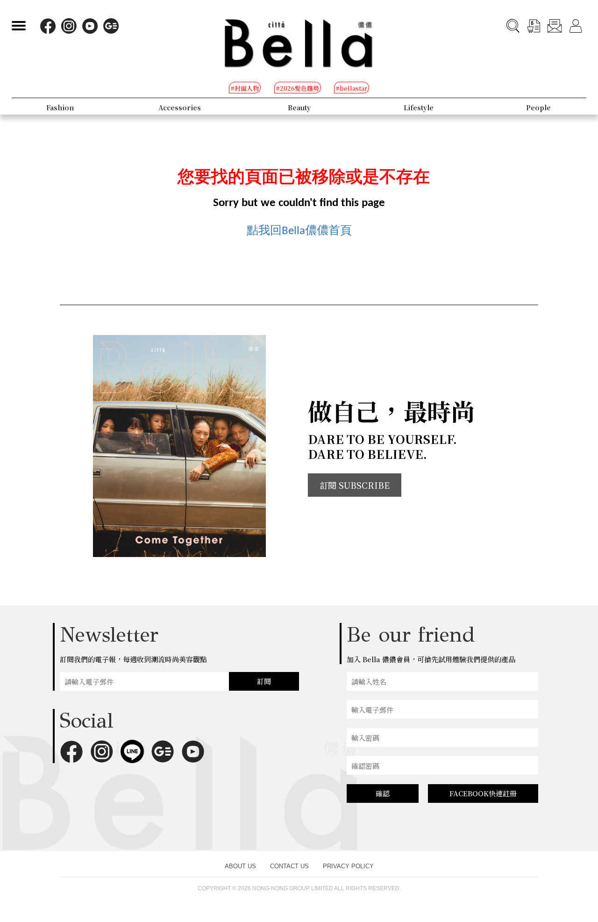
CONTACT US (289, 866)
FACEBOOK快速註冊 (483, 793)
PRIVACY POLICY (348, 866)
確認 (383, 793)
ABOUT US (240, 866)
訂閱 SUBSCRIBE (355, 485)
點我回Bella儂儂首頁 (299, 231)
